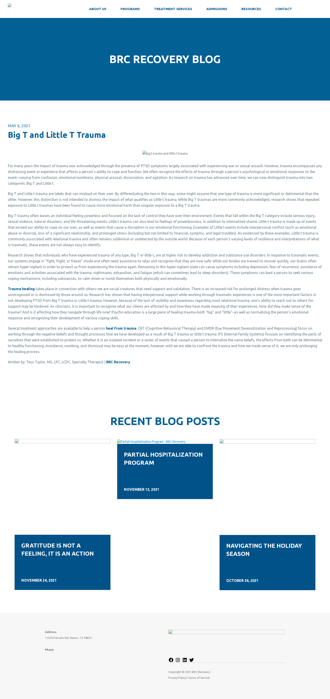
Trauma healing (21, 289)
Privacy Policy (177, 677)
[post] (62, 486)
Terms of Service (199, 677)
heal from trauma (121, 328)
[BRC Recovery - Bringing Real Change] (36, 9)
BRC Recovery (118, 362)
